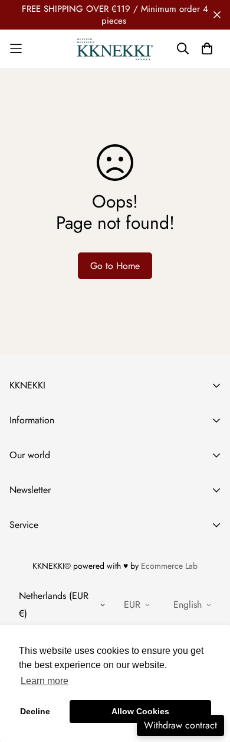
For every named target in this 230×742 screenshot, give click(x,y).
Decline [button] (35, 711)
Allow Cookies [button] (140, 711)
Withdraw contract (180, 725)
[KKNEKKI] (115, 49)
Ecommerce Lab (169, 566)
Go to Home (115, 266)
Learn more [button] (44, 681)
